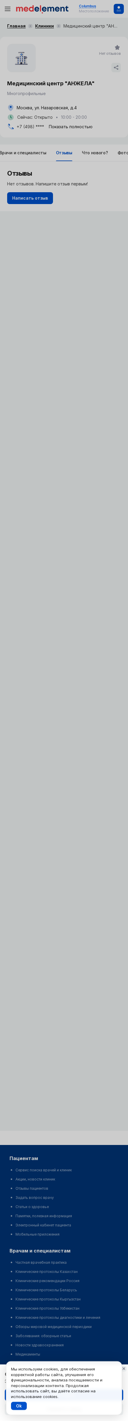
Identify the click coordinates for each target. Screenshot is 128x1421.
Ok (19, 1405)
